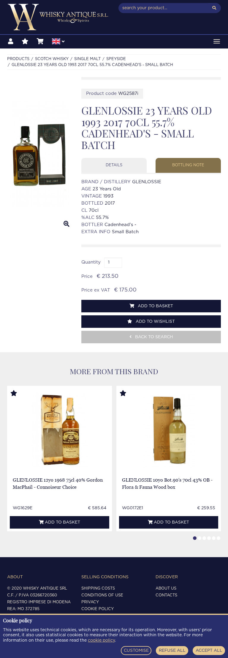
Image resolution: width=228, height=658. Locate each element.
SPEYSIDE (116, 59)
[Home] (58, 17)
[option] (39, 154)
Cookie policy (97, 609)
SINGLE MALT (87, 59)
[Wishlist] (25, 41)
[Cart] (40, 41)
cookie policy (101, 640)
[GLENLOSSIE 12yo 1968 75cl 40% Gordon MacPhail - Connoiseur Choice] (59, 430)
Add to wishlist (154, 321)
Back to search (153, 337)
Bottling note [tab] (188, 165)
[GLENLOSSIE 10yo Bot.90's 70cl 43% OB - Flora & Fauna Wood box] (168, 430)
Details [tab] (114, 165)
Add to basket (155, 306)
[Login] (10, 41)
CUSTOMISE (136, 650)
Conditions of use (102, 595)
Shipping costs (98, 588)
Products (18, 59)
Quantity (91, 262)
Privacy (90, 602)
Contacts (166, 595)
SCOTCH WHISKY (52, 59)
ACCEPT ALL (209, 650)
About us (166, 588)
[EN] (58, 42)
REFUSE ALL (172, 650)
